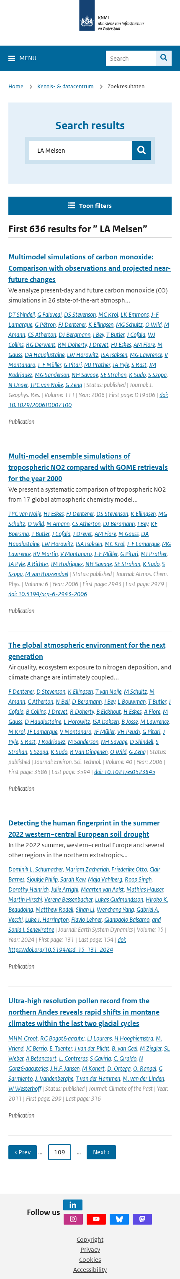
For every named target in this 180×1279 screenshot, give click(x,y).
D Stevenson (50, 691)
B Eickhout (108, 711)
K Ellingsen (100, 324)
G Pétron (45, 324)
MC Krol (108, 314)
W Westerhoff (24, 1088)
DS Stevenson (80, 314)
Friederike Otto (129, 869)
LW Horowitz (82, 355)
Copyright (90, 1239)
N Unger (18, 385)
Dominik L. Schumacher (35, 869)
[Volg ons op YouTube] (96, 1219)
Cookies (90, 1260)
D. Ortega (119, 1068)
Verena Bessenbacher (68, 899)
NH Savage (85, 375)
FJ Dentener (72, 324)
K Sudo (137, 375)
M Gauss (128, 534)
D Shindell (141, 742)
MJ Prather (97, 365)
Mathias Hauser (144, 889)
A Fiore (152, 711)
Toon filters (95, 206)
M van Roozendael (46, 574)
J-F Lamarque (143, 544)
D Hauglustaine (43, 721)
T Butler (115, 334)
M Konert (93, 1068)
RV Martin (45, 554)
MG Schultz (129, 324)
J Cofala (136, 334)
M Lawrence (154, 721)
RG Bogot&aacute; (62, 1038)
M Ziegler (151, 1048)
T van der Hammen (98, 1078)
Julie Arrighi (64, 889)
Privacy (90, 1249)
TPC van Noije (46, 385)
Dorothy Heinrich (28, 889)
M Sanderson (83, 742)
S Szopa (157, 375)
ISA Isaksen (114, 355)
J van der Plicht (92, 1048)
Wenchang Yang (115, 909)
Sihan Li (85, 909)
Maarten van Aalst (102, 889)
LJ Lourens (99, 1038)
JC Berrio (36, 1048)
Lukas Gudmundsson (119, 899)
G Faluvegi (49, 314)
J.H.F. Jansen (65, 1068)
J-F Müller (49, 365)
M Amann (57, 524)
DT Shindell (21, 314)
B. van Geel (124, 1048)
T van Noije (108, 691)
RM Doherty (72, 345)
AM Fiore (144, 345)
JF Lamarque (42, 732)
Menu (27, 58)
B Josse (129, 721)
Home (15, 86)
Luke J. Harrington (47, 919)
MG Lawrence (146, 355)
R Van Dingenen (89, 752)
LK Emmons (135, 314)
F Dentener (21, 691)
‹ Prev (23, 1152)
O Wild (153, 324)
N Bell (62, 701)
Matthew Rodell (54, 909)
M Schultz (135, 691)
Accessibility (90, 1270)
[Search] (164, 58)
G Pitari (73, 365)
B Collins (36, 711)
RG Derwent (40, 345)
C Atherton (40, 701)
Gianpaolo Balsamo (126, 919)
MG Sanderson (52, 375)
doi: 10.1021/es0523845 (124, 772)
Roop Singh (138, 879)
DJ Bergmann (74, 334)
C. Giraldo (124, 1058)
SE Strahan (113, 375)
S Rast (139, 365)
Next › (101, 1152)
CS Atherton (42, 334)
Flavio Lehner (86, 919)
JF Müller (104, 732)
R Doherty (82, 711)
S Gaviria (100, 1058)
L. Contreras (73, 1058)
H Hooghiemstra (133, 1038)
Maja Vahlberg (105, 879)
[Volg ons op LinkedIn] (73, 1205)
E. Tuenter (60, 1048)
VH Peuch (128, 732)
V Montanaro (76, 554)
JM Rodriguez (67, 564)
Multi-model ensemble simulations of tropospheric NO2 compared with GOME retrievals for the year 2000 (88, 467)
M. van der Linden (143, 1078)
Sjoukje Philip (42, 879)
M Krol (16, 732)
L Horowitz (77, 721)
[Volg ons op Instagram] (73, 1219)
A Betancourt (41, 1058)
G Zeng (73, 385)
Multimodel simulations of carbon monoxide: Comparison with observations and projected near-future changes (89, 268)
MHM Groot (23, 1038)
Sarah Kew (72, 879)
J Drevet (98, 345)
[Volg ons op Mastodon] (142, 1219)
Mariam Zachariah (87, 869)
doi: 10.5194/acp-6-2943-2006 (47, 594)
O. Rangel (144, 1068)
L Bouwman (132, 701)
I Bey (98, 334)
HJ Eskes (121, 345)
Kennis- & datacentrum (65, 86)
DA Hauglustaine (44, 355)
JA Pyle (121, 365)
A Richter (37, 564)
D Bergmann (87, 701)
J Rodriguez (51, 742)
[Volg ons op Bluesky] (119, 1219)
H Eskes (132, 711)
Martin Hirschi (25, 899)
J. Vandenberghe (54, 1078)
